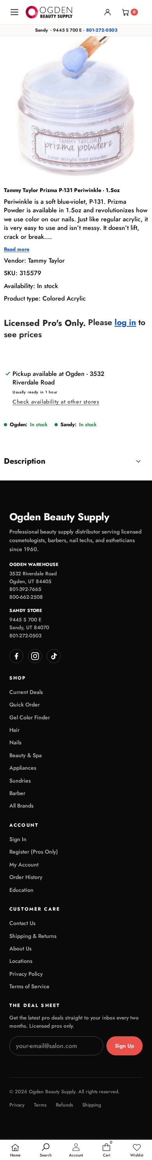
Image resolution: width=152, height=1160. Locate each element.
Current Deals (26, 692)
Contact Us (22, 923)
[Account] (107, 12)
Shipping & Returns (33, 936)
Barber (17, 793)
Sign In (18, 839)
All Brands (21, 806)
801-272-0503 (101, 30)
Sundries (20, 781)
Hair (14, 730)
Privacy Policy (26, 974)
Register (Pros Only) (33, 852)
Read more (16, 249)
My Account (24, 864)
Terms (40, 1105)
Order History (25, 877)
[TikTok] (54, 656)
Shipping (91, 1105)
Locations (20, 961)
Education (21, 890)
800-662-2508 (26, 597)
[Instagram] (35, 656)
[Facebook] (16, 656)
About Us (20, 948)
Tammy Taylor (46, 260)
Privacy (17, 1105)
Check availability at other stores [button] (55, 402)
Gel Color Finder (29, 717)
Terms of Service (29, 986)
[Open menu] (14, 12)
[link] (137, 1150)
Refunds (64, 1105)
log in (125, 322)
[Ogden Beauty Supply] (49, 12)
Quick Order (24, 704)
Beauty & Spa (25, 755)
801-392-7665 (25, 589)
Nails (15, 742)
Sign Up (124, 1046)
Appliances (22, 768)
